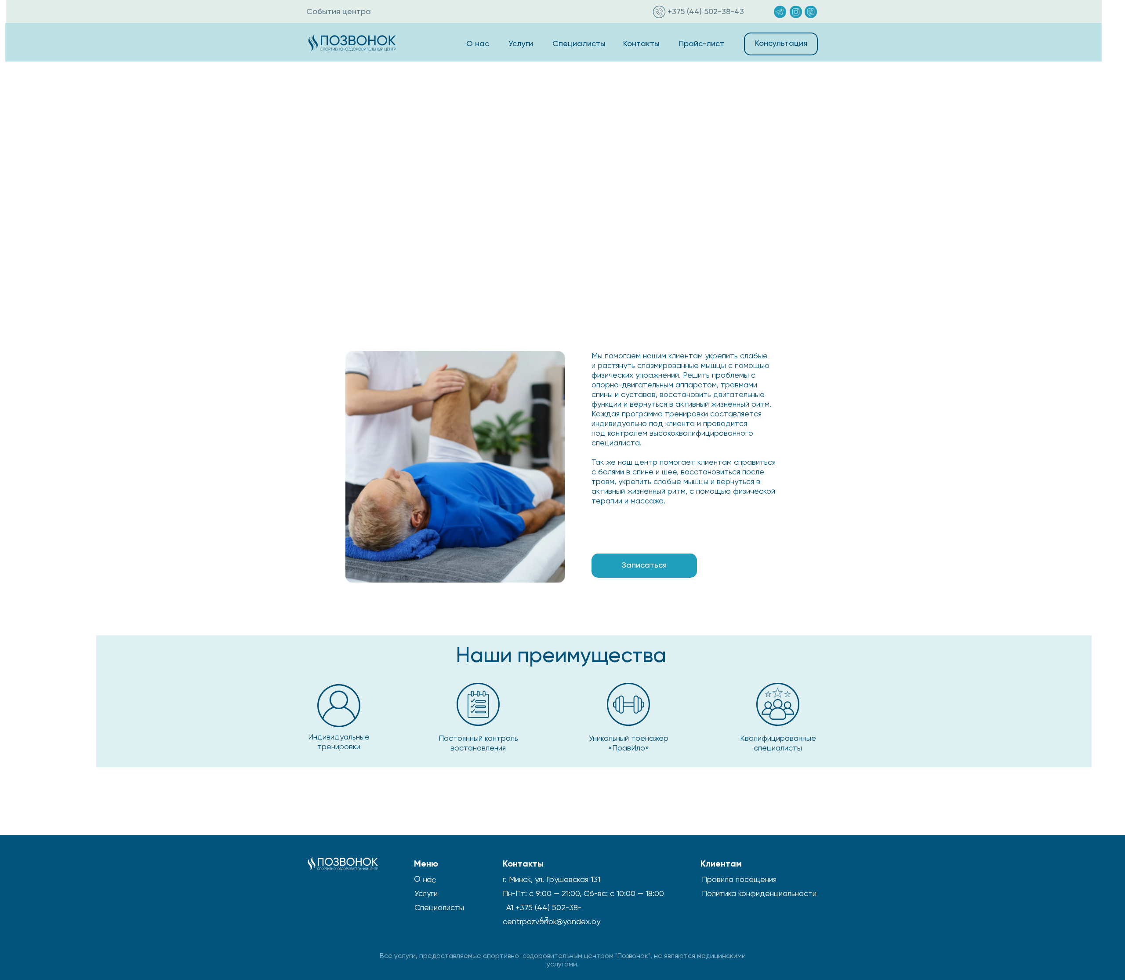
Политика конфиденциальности (759, 893)
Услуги (520, 44)
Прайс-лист (701, 44)
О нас (477, 44)
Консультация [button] (781, 43)
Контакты (641, 44)
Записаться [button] (644, 565)
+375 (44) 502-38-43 (706, 12)
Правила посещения (739, 879)
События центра (338, 12)
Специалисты (579, 44)
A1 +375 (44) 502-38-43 (543, 913)
